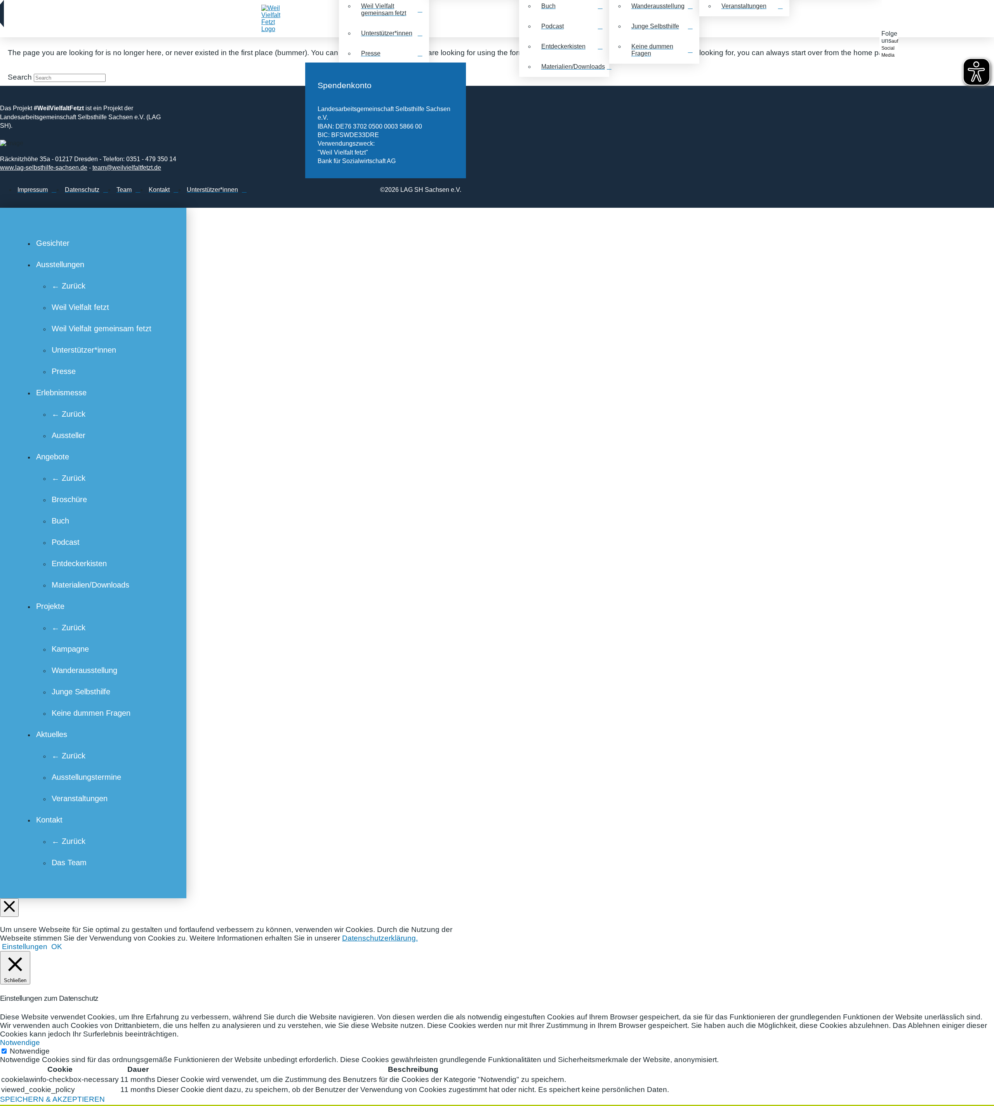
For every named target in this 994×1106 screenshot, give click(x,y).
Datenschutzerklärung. (380, 938)
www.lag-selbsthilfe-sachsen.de (43, 167)
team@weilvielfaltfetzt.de (126, 167)
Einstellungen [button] (24, 947)
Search (20, 77)
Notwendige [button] (20, 1042)
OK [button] (56, 947)
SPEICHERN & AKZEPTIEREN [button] (52, 1099)
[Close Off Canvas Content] (9, 907)
